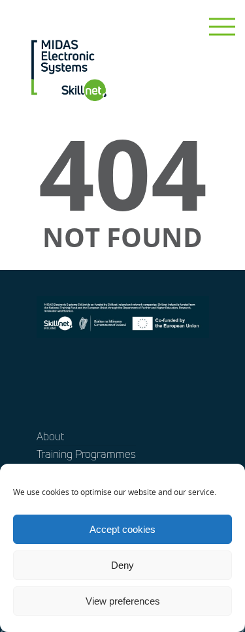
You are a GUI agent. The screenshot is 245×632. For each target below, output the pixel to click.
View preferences (123, 601)
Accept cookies (122, 529)
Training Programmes (86, 453)
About (50, 436)
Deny (122, 565)
